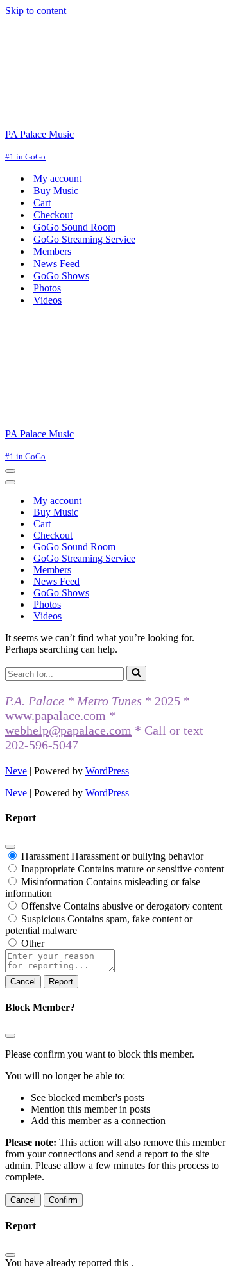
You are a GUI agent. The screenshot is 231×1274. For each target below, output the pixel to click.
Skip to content (35, 10)
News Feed (56, 263)
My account (57, 178)
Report (61, 981)
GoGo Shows (61, 275)
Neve (16, 770)
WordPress (107, 770)
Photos (47, 287)
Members (52, 251)
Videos (47, 300)
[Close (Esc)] (10, 847)
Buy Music (55, 190)
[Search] (136, 673)
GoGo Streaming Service (84, 239)
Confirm (63, 1200)
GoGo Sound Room (74, 227)
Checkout (53, 214)
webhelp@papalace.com (68, 730)
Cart (42, 202)
